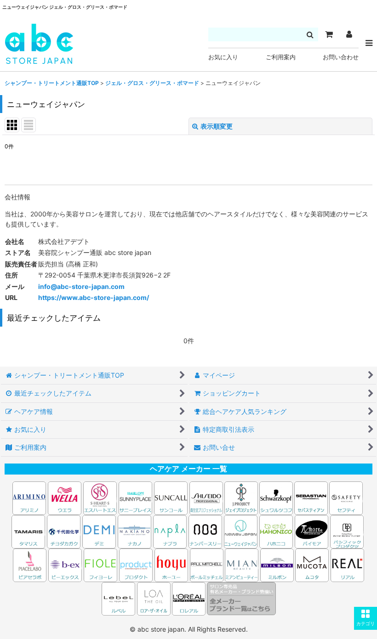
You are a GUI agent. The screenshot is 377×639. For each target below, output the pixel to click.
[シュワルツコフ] (276, 497)
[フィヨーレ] (100, 564)
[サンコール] (171, 497)
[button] (365, 618)
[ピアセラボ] (29, 564)
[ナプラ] (170, 531)
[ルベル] (118, 598)
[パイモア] (311, 531)
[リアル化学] (347, 564)
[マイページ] (349, 34)
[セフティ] (346, 497)
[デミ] (99, 531)
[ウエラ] (64, 497)
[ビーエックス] (65, 564)
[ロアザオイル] (154, 598)
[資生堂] (206, 497)
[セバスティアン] (223, 497)
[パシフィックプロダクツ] (347, 531)
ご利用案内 (281, 57)
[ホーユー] (171, 564)
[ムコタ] (312, 564)
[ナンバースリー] (205, 531)
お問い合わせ (341, 57)
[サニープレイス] (135, 497)
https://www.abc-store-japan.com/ (93, 297)
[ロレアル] (189, 598)
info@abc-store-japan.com (81, 286)
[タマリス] (28, 531)
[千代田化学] (63, 531)
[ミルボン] (277, 564)
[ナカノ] (134, 531)
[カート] (328, 34)
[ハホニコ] (276, 531)
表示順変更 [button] (216, 126)
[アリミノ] (29, 497)
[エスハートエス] (100, 497)
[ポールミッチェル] (207, 564)
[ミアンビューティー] (241, 564)
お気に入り (223, 57)
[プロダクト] (136, 564)
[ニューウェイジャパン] (240, 531)
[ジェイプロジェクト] (241, 497)
